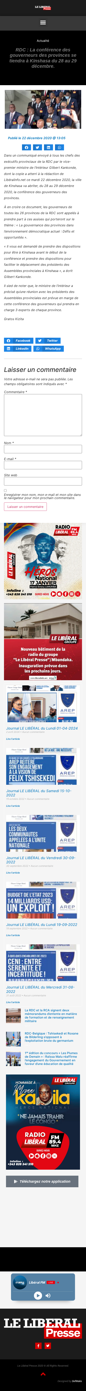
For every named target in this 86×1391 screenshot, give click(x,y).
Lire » (27, 1026)
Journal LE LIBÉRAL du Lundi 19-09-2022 (41, 925)
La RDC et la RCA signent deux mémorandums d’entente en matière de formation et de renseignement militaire (51, 1015)
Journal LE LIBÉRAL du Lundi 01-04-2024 (42, 728)
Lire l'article (13, 738)
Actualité (43, 41)
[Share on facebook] (26, 147)
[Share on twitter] (37, 147)
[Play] (38, 1296)
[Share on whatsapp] (59, 147)
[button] (43, 22)
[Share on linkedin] (48, 147)
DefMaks (77, 1381)
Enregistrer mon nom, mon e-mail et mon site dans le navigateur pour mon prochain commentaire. (42, 496)
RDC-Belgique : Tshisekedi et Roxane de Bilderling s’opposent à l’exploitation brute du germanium (51, 1037)
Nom (9, 442)
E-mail (10, 458)
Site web (10, 475)
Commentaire (15, 391)
